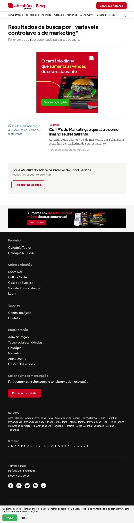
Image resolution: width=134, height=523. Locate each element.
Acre (10, 417)
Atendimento (87, 14)
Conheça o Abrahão (111, 5)
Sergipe (110, 425)
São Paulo (98, 425)
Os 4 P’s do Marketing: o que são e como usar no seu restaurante (83, 131)
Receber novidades (28, 184)
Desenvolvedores (19, 475)
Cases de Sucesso (20, 282)
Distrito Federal (71, 417)
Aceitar (10, 517)
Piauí (105, 421)
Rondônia (58, 425)
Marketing (72, 14)
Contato (14, 318)
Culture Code (17, 277)
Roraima (69, 425)
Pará (64, 421)
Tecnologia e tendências (38, 14)
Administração (15, 14)
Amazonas (40, 417)
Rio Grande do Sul (41, 425)
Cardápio (59, 14)
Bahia (51, 417)
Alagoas (19, 417)
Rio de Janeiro (117, 421)
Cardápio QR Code (21, 253)
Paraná (82, 421)
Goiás (102, 417)
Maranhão (112, 417)
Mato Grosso (15, 421)
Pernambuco (94, 421)
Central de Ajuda (20, 312)
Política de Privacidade (93, 509)
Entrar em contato (24, 393)
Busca (124, 15)
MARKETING (54, 125)
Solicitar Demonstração (24, 288)
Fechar (24, 518)
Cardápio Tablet (19, 247)
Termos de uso (17, 465)
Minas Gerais (54, 421)
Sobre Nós (15, 272)
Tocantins (13, 429)
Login (12, 293)
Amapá (29, 417)
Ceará (58, 417)
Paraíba (73, 421)
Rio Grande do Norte (19, 425)
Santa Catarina (84, 425)
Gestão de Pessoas (107, 14)
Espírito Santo (89, 417)
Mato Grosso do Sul (35, 421)
